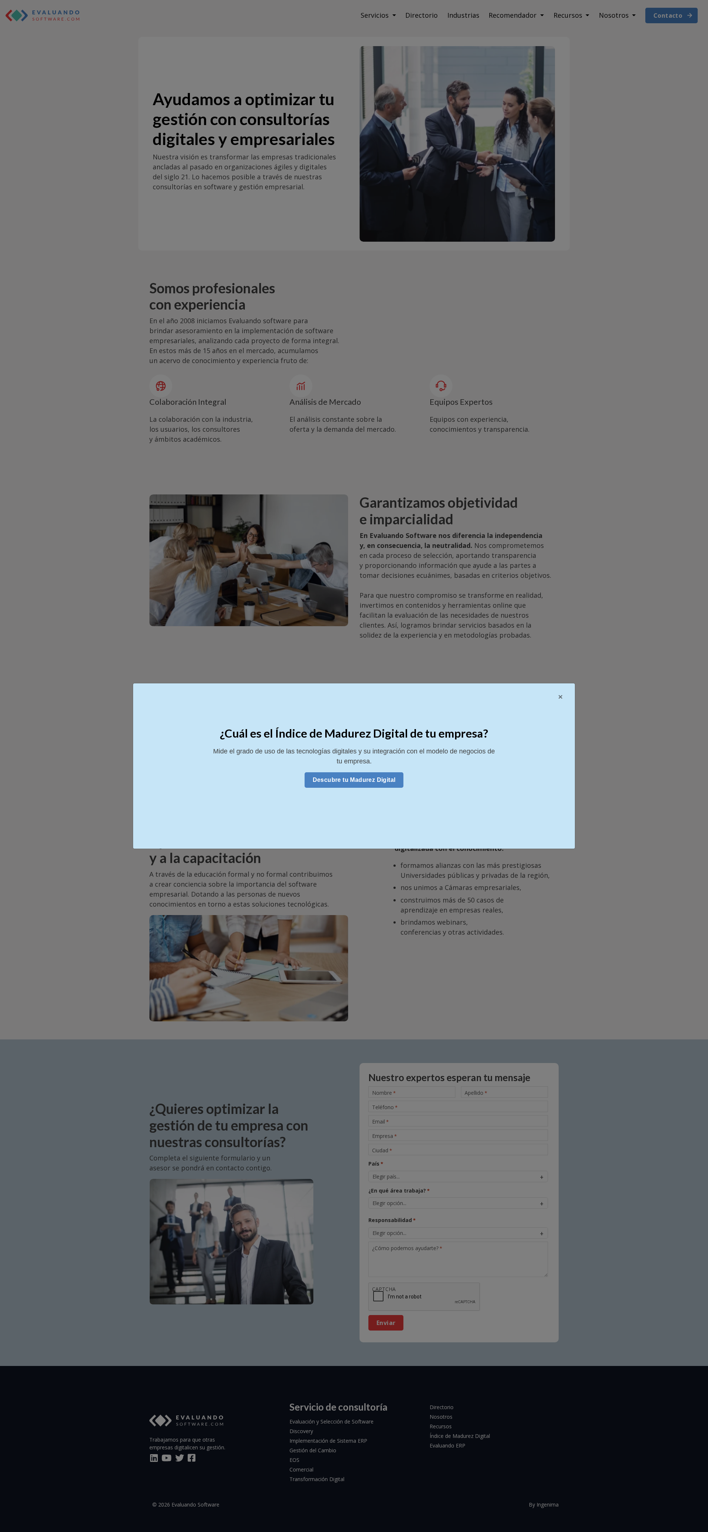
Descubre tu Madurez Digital (354, 780)
